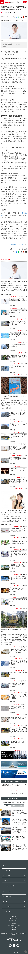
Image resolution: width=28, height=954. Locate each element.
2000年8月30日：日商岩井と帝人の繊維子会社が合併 (14, 785)
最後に (4, 46)
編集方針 (14, 916)
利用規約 (14, 923)
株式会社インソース (10, 13)
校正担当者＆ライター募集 (14, 925)
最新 (7, 806)
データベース (6, 870)
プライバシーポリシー (14, 921)
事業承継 (5, 881)
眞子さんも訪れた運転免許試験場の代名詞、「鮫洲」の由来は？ (18, 578)
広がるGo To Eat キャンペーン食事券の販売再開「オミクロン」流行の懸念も (18, 530)
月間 (21, 806)
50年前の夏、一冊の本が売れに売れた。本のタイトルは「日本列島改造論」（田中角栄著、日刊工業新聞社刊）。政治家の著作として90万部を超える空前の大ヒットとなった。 (14, 403)
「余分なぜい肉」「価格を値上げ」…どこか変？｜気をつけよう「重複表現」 (18, 650)
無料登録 (25, 2)
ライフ (2, 294)
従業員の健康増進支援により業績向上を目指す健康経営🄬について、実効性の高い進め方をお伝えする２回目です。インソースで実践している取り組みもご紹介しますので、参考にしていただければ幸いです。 (14, 289)
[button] (11, 790)
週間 (14, 806)
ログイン (19, 2)
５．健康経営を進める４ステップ (11, 44)
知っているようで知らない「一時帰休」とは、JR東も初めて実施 (18, 684)
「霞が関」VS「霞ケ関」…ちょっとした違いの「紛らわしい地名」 (18, 566)
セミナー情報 (6, 907)
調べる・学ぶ (6, 875)
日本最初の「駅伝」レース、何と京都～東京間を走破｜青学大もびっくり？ (18, 480)
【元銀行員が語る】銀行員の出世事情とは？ (18, 345)
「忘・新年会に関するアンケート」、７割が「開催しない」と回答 (17, 589)
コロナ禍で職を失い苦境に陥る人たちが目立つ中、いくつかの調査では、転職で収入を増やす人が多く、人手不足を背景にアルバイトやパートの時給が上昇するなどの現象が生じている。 (14, 519)
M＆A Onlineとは (13, 918)
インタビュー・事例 (8, 886)
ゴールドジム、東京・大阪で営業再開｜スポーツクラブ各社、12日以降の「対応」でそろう (18, 730)
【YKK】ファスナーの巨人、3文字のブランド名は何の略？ (18, 413)
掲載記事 (14, 927)
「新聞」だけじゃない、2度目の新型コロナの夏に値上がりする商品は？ (18, 696)
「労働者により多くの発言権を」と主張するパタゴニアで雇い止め (18, 436)
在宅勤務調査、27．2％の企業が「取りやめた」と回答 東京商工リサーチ (18, 447)
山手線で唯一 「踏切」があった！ (18, 673)
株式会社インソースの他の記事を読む (17, 249)
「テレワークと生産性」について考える (18, 600)
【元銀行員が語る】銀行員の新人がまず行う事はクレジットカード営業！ (18, 322)
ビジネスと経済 (7, 896)
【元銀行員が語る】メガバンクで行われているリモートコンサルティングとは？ (18, 334)
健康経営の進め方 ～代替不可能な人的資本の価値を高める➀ (18, 300)
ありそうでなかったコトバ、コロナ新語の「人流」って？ (18, 707)
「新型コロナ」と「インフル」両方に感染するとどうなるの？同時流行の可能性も (18, 541)
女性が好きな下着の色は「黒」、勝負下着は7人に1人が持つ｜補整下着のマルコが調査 (18, 554)
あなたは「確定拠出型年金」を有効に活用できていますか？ (18, 742)
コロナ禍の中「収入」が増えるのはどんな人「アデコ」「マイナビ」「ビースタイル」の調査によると (14, 512)
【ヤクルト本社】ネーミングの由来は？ (18, 425)
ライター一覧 (6, 912)
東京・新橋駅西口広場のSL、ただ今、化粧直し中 (18, 458)
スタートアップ (7, 891)
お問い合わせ (14, 929)
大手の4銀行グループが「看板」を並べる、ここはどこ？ (18, 356)
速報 (4, 865)
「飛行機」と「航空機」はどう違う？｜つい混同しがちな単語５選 (18, 662)
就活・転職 (8, 294)
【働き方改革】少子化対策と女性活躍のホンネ (18, 311)
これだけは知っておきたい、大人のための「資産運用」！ (18, 718)
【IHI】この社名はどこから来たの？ (17, 367)
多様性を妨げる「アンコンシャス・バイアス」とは (17, 469)
